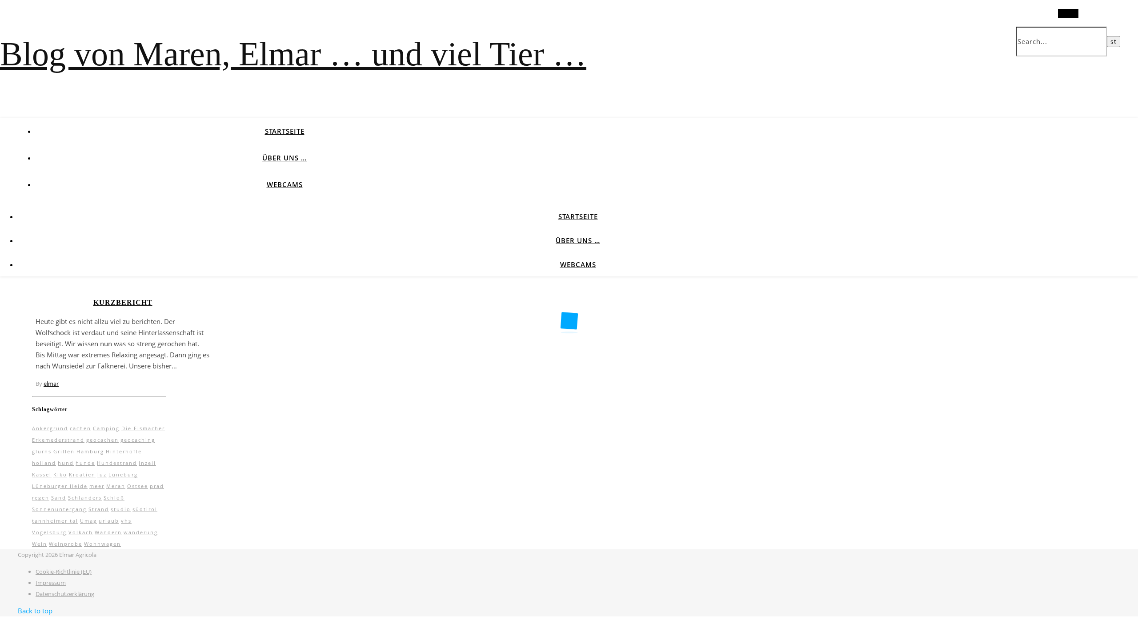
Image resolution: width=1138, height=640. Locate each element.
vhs (126, 520)
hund (66, 463)
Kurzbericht (122, 302)
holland (44, 463)
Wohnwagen (102, 543)
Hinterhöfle (124, 451)
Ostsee (137, 486)
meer (96, 486)
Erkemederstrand (58, 439)
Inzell (147, 463)
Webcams (285, 184)
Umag (88, 520)
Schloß (114, 497)
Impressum (51, 583)
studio (121, 509)
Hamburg (90, 451)
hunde (85, 463)
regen (40, 497)
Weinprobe (65, 543)
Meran (115, 486)
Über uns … (284, 157)
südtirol (144, 509)
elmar (51, 384)
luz (102, 474)
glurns (42, 451)
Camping (106, 428)
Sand (58, 497)
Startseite (285, 131)
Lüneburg (123, 474)
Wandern (108, 532)
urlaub (109, 520)
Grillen (64, 451)
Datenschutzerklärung (65, 594)
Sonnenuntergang (59, 509)
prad (157, 486)
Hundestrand (117, 463)
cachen (80, 428)
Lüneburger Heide (60, 486)
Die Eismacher (143, 428)
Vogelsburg (49, 532)
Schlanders (85, 497)
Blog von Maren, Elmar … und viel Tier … (293, 53)
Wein (39, 543)
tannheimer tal (55, 520)
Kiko (60, 474)
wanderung (141, 532)
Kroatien (82, 474)
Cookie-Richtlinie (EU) (64, 572)
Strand (98, 509)
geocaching (137, 439)
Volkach (80, 532)
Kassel (42, 474)
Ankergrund (50, 428)
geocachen (102, 439)
